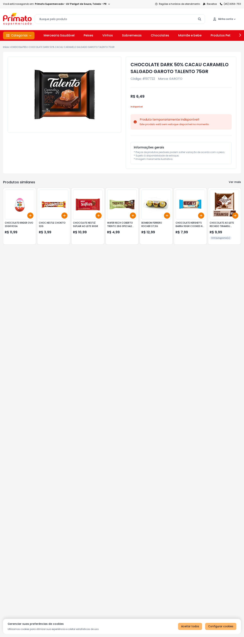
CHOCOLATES (19, 47)
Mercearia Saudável (59, 35)
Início (6, 47)
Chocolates (160, 35)
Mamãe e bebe (189, 35)
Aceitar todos (190, 626)
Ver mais (235, 182)
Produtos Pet (220, 35)
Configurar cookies (220, 626)
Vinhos (107, 35)
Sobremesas (132, 35)
